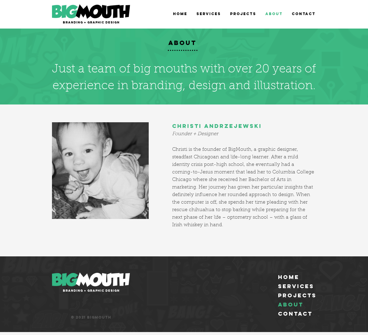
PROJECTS (297, 295)
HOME (288, 277)
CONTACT (295, 313)
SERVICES (296, 286)
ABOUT (290, 304)
